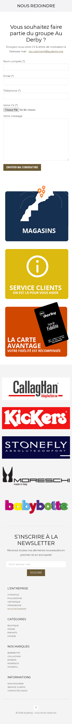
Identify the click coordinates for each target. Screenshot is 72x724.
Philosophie (15, 598)
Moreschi (13, 663)
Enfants (12, 632)
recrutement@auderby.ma (46, 51)
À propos (13, 594)
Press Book (14, 605)
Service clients (16, 687)
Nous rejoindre (17, 609)
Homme (12, 636)
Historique (14, 602)
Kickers (12, 660)
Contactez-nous (17, 690)
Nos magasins (15, 683)
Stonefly (13, 667)
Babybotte (14, 652)
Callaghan (14, 656)
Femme (11, 629)
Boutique (13, 625)
